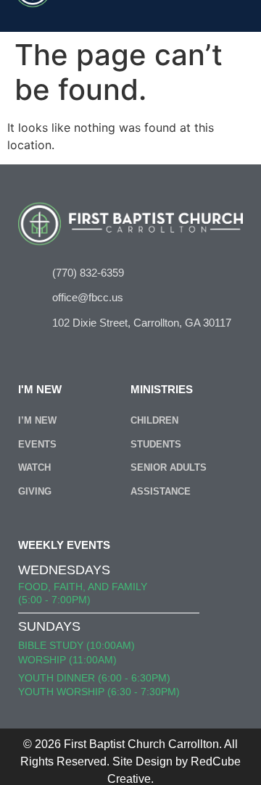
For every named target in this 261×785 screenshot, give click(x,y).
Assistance (160, 491)
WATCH (34, 467)
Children (154, 420)
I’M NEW (37, 420)
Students (155, 444)
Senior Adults (168, 467)
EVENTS (37, 444)
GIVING (34, 491)
